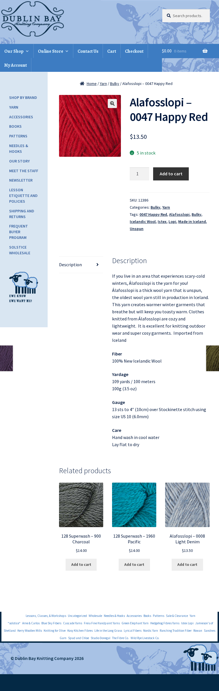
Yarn (103, 83)
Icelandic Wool (143, 221)
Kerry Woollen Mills (29, 631)
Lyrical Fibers (132, 631)
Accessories (21, 116)
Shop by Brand (23, 97)
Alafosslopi (179, 214)
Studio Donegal (100, 638)
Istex (162, 221)
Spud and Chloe (78, 638)
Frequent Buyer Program (18, 231)
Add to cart (171, 173)
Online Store (50, 51)
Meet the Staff (23, 170)
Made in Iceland (192, 221)
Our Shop (14, 51)
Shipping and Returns (21, 213)
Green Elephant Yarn (135, 623)
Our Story (19, 161)
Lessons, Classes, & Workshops (46, 616)
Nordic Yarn (150, 631)
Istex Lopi (187, 623)
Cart (111, 51)
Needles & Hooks (18, 148)
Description (70, 264)
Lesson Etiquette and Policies (23, 195)
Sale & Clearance (177, 616)
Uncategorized (77, 616)
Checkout (134, 51)
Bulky (114, 83)
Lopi (172, 221)
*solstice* (14, 623)
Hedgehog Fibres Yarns (164, 623)
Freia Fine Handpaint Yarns (102, 623)
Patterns (18, 136)
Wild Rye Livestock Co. (145, 638)
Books (15, 126)
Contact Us (88, 51)
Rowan (197, 631)
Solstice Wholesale (19, 250)
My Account (15, 65)
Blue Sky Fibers (51, 623)
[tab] (81, 265)
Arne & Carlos (31, 623)
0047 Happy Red (153, 214)
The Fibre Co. (120, 638)
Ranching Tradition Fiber (176, 631)
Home (92, 83)
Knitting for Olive (55, 631)
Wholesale (95, 616)
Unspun (136, 228)
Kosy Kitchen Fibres (80, 631)
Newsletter (21, 180)
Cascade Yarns (72, 623)
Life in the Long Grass (108, 631)
